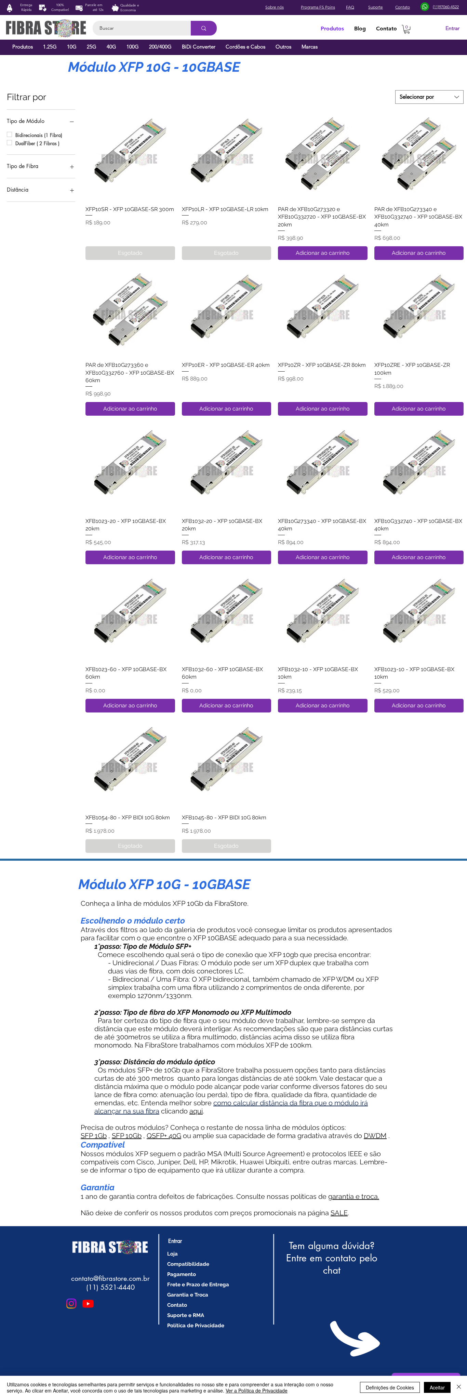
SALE (339, 1213)
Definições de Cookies (390, 1387)
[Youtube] (88, 1303)
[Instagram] (71, 1303)
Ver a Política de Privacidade (257, 1390)
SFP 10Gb (127, 1136)
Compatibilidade (188, 1264)
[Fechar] (459, 1387)
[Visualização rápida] (130, 155)
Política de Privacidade (195, 1325)
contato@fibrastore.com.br (110, 1278)
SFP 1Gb (94, 1136)
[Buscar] (204, 28)
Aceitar (437, 1387)
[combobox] (429, 97)
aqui (196, 1111)
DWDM (375, 1136)
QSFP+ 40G (164, 1136)
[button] (407, 29)
